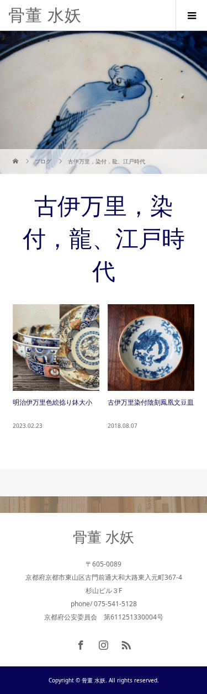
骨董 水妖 (45, 15)
